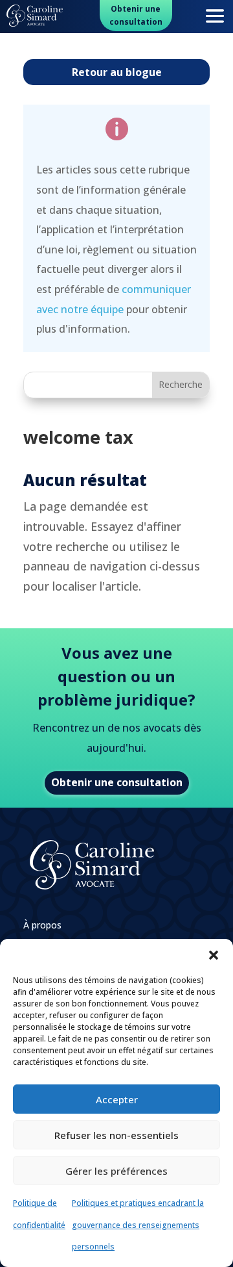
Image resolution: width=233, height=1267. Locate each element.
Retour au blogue (117, 72)
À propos (42, 926)
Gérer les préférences (116, 1170)
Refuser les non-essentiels (116, 1135)
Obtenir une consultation (135, 15)
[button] (213, 955)
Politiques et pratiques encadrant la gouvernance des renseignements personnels (138, 1224)
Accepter (117, 1099)
